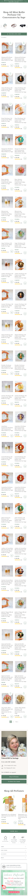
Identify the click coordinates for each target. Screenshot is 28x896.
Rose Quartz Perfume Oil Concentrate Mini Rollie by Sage (6, 181)
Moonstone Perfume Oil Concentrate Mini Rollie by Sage (6, 213)
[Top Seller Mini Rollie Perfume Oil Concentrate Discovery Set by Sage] (7, 698)
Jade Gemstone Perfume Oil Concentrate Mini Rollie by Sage (6, 520)
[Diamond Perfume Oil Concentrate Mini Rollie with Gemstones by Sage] (21, 48)
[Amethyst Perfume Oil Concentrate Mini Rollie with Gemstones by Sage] (21, 417)
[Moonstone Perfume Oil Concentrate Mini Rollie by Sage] (7, 202)
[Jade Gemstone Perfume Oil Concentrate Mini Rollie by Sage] (7, 508)
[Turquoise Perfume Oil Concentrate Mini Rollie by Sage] (7, 139)
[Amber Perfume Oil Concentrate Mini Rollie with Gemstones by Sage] (21, 264)
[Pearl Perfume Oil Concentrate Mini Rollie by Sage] (7, 109)
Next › (17, 721)
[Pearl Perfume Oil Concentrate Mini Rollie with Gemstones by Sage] (21, 109)
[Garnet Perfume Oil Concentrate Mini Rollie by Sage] (7, 295)
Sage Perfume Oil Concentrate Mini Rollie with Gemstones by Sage (20, 245)
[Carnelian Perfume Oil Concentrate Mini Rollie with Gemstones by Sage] (21, 478)
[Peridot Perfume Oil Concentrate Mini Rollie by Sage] (7, 356)
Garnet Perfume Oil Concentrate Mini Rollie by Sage (7, 306)
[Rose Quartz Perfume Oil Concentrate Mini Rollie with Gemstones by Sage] (21, 170)
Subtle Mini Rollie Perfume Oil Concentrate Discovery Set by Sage (20, 710)
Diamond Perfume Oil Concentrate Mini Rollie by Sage (7, 59)
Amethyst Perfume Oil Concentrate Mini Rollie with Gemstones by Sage (20, 428)
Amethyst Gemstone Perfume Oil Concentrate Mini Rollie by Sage (7, 428)
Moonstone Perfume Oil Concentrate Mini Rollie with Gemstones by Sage (20, 214)
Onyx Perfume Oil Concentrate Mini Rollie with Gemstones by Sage (20, 90)
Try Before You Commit (14, 781)
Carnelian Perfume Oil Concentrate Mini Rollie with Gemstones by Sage (20, 489)
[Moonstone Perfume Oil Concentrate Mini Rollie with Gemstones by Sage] (21, 202)
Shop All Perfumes (14, 776)
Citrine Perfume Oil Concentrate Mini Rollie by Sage (7, 397)
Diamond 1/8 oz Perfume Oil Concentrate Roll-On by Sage (8, 816)
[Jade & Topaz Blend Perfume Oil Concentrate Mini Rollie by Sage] (7, 602)
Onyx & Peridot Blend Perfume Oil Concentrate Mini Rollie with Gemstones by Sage (20, 646)
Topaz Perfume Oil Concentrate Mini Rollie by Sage (7, 336)
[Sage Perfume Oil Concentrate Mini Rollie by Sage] (7, 234)
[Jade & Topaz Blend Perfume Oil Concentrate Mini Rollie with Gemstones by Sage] (21, 602)
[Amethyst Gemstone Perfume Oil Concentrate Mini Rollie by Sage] (7, 417)
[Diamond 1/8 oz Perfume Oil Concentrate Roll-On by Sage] (9, 803)
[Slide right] (25, 1)
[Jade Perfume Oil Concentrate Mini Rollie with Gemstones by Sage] (21, 508)
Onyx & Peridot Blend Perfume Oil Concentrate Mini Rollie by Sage (7, 646)
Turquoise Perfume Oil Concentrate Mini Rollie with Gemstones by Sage (20, 151)
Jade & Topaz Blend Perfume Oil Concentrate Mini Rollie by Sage (7, 614)
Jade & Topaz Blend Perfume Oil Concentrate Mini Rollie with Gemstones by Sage (20, 614)
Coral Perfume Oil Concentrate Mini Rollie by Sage (6, 458)
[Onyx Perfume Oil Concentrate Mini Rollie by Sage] (7, 78)
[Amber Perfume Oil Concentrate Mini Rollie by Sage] (7, 264)
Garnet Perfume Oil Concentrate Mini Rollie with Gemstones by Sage (20, 306)
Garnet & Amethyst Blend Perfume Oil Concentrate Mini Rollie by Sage (7, 582)
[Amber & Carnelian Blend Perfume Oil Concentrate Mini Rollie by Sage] (7, 539)
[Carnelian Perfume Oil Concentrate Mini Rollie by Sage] (7, 478)
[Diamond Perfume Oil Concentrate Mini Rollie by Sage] (7, 48)
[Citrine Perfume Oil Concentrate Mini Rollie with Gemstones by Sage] (21, 386)
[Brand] (5, 26)
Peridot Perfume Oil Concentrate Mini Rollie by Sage (7, 367)
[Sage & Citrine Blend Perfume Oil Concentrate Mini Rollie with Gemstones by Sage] (21, 666)
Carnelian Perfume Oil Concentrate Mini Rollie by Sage (7, 489)
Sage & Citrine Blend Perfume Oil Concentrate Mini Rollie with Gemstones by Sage (20, 678)
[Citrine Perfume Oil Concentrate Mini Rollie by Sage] (7, 386)
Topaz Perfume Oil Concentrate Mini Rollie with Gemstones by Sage (20, 337)
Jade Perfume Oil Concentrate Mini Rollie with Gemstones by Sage (20, 520)
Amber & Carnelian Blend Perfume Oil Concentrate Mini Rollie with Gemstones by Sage (20, 551)
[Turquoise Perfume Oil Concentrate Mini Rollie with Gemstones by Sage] (21, 139)
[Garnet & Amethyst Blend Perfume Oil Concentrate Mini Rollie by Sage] (7, 571)
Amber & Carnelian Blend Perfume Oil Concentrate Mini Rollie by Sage (7, 550)
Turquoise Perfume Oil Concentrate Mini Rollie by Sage (7, 150)
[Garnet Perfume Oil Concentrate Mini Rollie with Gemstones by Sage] (21, 295)
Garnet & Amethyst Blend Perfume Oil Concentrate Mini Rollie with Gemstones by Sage (20, 582)
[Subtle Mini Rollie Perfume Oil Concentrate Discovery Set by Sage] (21, 698)
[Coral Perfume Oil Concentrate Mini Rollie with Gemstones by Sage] (21, 447)
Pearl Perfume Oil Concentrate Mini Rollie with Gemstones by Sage (20, 120)
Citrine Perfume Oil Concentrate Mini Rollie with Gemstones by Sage (20, 398)
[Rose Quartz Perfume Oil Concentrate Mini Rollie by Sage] (7, 170)
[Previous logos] (1, 26)
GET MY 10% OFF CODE (14, 892)
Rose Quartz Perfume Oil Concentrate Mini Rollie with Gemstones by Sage (20, 182)
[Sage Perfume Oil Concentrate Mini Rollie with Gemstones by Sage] (21, 234)
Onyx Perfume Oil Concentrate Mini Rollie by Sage (6, 89)
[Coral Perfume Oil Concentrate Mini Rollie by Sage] (7, 447)
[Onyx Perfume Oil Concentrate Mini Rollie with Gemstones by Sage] (21, 78)
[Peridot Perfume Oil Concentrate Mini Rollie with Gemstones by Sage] (21, 356)
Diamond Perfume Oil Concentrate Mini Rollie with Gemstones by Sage (20, 59)
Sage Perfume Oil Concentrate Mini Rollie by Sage (6, 245)
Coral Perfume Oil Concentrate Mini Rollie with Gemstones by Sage (20, 459)
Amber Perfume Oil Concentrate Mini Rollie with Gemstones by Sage (20, 276)
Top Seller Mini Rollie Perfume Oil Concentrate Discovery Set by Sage (7, 710)
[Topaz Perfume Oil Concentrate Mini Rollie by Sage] (7, 325)
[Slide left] (2, 1)
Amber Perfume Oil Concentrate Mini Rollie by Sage (7, 275)
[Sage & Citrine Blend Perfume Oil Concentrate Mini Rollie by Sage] (7, 666)
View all (14, 831)
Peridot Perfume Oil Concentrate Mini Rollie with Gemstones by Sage (20, 367)
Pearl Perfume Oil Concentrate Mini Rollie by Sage (6, 120)
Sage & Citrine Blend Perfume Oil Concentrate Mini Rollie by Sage (7, 678)
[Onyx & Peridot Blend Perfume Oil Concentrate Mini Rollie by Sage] (7, 634)
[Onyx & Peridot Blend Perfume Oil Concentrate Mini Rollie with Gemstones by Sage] (21, 634)
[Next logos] (27, 26)
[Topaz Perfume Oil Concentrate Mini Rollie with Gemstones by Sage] (21, 325)
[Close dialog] (26, 871)
